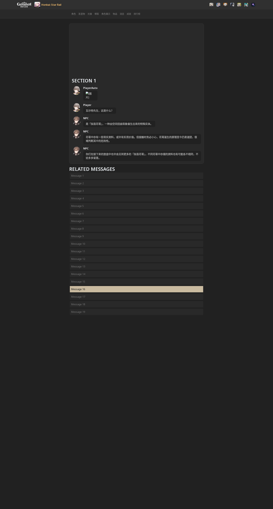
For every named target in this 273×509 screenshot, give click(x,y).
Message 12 (78, 259)
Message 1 (77, 175)
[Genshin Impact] (211, 5)
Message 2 (77, 183)
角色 (73, 13)
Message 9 (77, 236)
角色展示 (105, 13)
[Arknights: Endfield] (239, 5)
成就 (129, 13)
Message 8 (77, 228)
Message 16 (78, 289)
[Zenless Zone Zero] (225, 5)
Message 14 (78, 274)
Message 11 (78, 251)
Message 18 (78, 304)
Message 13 (78, 266)
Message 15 (78, 281)
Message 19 (78, 312)
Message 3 (77, 191)
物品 (115, 13)
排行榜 (137, 13)
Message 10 (78, 244)
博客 (96, 13)
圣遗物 (81, 13)
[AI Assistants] (253, 5)
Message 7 (77, 221)
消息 (122, 13)
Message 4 (77, 198)
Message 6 (77, 213)
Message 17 (78, 296)
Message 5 (77, 206)
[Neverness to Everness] (246, 5)
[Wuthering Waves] (232, 5)
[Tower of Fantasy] (218, 5)
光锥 (90, 13)
